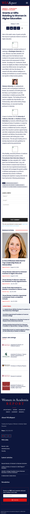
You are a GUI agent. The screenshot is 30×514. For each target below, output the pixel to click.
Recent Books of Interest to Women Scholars (14, 463)
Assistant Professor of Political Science (17, 345)
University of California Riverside (9, 186)
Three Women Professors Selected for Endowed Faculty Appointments (14, 280)
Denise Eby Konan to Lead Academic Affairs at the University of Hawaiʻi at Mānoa (16, 330)
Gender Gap (5, 291)
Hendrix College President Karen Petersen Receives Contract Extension (13, 471)
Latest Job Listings (9, 337)
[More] (22, 28)
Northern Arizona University (12, 183)
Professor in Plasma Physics (18, 366)
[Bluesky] (3, 436)
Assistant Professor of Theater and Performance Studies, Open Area (18, 386)
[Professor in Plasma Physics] (6, 365)
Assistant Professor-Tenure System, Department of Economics (18, 355)
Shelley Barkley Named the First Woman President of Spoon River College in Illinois (15, 325)
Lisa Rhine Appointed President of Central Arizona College (15, 315)
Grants (5, 8)
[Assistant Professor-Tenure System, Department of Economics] (6, 355)
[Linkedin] (11, 28)
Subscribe (16, 500)
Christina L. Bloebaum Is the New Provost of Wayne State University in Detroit (16, 320)
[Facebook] (7, 28)
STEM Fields (13, 8)
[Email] (14, 28)
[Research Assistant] (6, 376)
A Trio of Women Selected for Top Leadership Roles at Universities (13, 263)
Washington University (22, 186)
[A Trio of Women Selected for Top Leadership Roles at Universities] (15, 245)
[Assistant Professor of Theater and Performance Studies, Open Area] (6, 386)
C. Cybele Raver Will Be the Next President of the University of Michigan (16, 309)
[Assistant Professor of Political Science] (6, 345)
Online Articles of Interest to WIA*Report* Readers (13, 467)
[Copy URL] (18, 28)
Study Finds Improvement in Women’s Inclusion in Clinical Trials (14, 288)
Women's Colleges (8, 9)
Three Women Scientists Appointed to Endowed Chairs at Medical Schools (14, 297)
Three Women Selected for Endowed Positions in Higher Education (14, 272)
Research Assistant (16, 376)
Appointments (6, 267)
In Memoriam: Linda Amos (9, 476)
